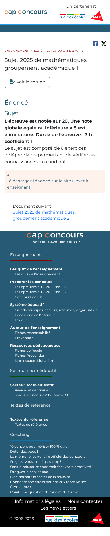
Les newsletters (58, 508)
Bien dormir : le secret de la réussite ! (41, 477)
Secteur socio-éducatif (33, 370)
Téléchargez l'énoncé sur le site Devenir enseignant (48, 184)
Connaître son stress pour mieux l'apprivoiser (48, 482)
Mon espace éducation (34, 360)
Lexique (21, 320)
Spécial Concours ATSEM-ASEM (41, 395)
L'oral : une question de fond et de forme (44, 492)
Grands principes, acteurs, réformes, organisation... (57, 310)
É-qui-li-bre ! (20, 487)
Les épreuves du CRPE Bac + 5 (58, 51)
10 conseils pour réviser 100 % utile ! (39, 446)
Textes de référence (30, 405)
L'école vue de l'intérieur (35, 315)
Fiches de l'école (28, 350)
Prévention (24, 338)
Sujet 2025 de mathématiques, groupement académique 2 (44, 215)
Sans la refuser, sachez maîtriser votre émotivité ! (51, 467)
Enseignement (16, 51)
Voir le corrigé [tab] (31, 81)
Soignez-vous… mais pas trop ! (35, 461)
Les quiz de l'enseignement (37, 274)
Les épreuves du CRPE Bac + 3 (40, 287)
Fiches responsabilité (32, 333)
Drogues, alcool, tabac (29, 472)
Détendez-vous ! (24, 451)
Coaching (20, 434)
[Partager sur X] (104, 43)
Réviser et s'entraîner (32, 390)
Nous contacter (84, 501)
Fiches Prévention (30, 355)
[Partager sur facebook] (95, 43)
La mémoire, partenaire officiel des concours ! (48, 456)
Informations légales (38, 501)
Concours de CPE (30, 297)
